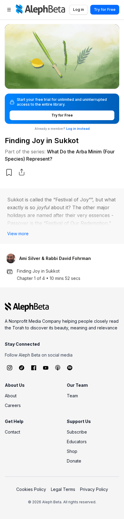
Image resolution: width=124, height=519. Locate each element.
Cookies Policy (31, 489)
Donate (74, 460)
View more (18, 233)
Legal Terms (63, 489)
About (11, 395)
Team (72, 395)
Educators (77, 441)
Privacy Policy (94, 489)
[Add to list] (9, 172)
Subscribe (77, 431)
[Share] (21, 172)
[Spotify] (70, 368)
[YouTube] (46, 368)
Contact (12, 431)
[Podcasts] (58, 368)
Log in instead (78, 129)
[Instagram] (9, 368)
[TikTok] (21, 368)
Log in (78, 9)
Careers (13, 405)
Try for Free (105, 9)
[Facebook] (34, 368)
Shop (72, 451)
